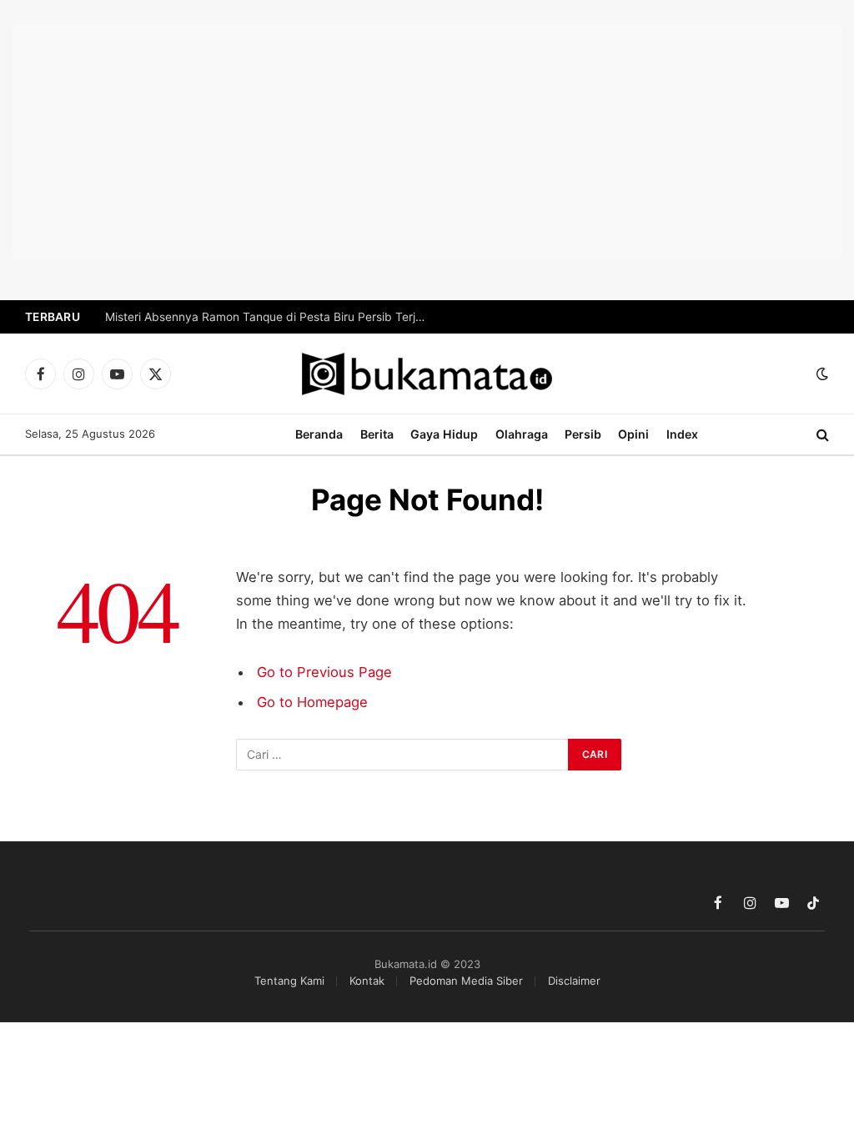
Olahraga (521, 434)
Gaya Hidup (444, 434)
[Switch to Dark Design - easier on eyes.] (820, 373)
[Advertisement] (427, 141)
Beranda (319, 434)
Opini (633, 434)
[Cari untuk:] (403, 754)
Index (682, 434)
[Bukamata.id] (427, 374)
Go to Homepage (312, 702)
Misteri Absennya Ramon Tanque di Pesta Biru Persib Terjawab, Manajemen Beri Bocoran (272, 317)
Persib (583, 434)
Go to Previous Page (324, 672)
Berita (377, 434)
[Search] (821, 435)
